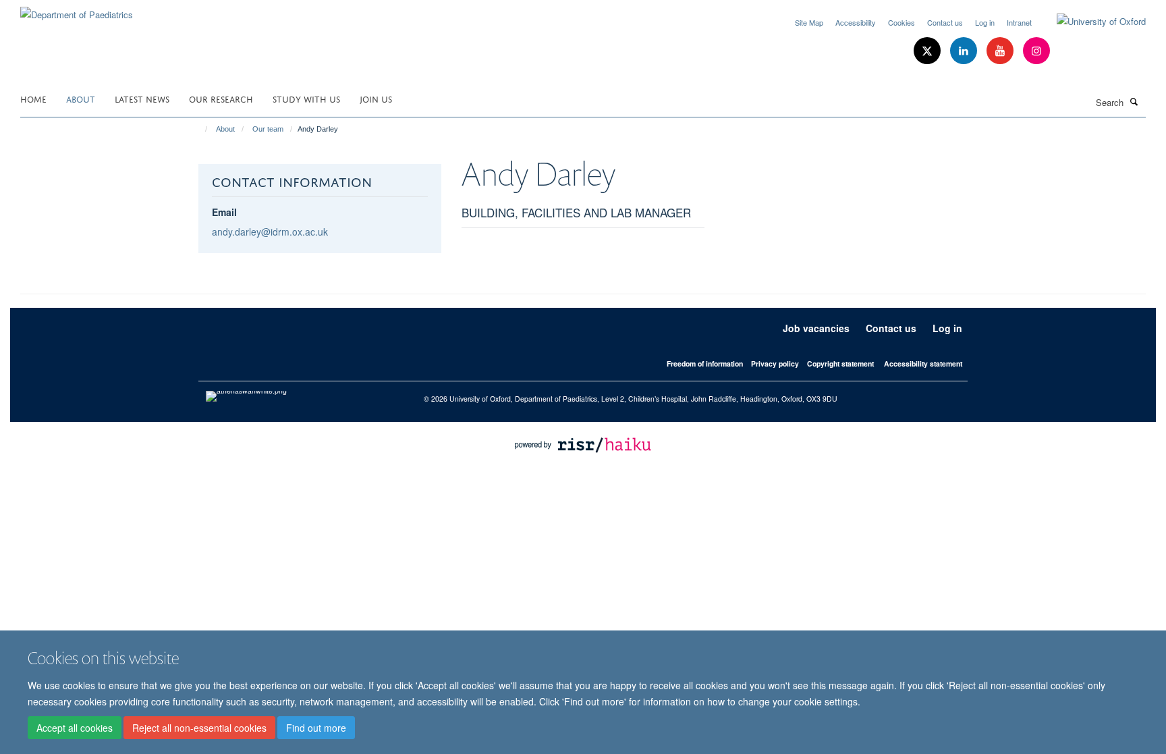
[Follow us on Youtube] (1001, 51)
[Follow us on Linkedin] (965, 51)
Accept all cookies (74, 727)
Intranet (1019, 22)
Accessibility (855, 22)
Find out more (316, 727)
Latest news (142, 98)
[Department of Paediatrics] (76, 9)
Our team (267, 129)
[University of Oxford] (1091, 22)
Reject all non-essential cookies (199, 727)
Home (33, 98)
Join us (376, 98)
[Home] (200, 129)
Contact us (945, 22)
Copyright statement (840, 363)
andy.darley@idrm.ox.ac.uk (270, 231)
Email (224, 212)
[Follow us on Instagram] (1036, 51)
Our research (221, 98)
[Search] (1134, 101)
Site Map (809, 22)
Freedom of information (705, 363)
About (80, 98)
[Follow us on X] (928, 51)
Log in (985, 22)
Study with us (306, 98)
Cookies (901, 22)
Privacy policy (775, 363)
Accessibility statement (923, 363)
